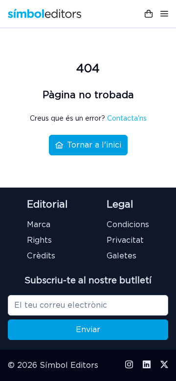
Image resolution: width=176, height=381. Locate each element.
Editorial (47, 204)
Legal (120, 204)
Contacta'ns (127, 118)
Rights (39, 240)
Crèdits (41, 255)
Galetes (121, 255)
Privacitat (125, 240)
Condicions (128, 224)
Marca (38, 224)
